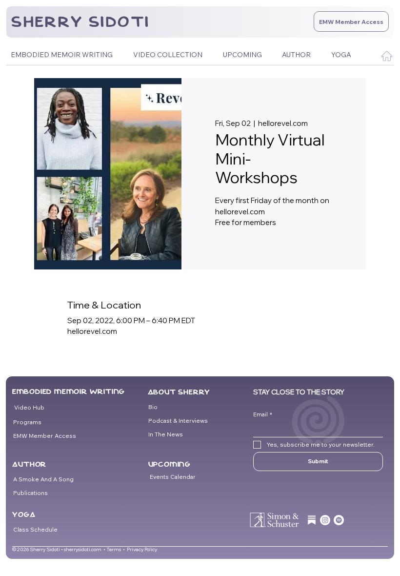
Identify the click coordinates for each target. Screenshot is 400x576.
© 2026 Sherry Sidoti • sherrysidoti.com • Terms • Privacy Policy (84, 549)
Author (29, 464)
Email (262, 414)
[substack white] (312, 520)
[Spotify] (339, 520)
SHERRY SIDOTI (80, 22)
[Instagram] (325, 520)
